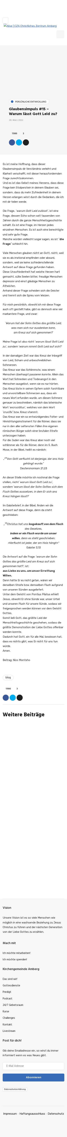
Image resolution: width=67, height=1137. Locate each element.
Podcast (7, 999)
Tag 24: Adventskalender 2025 (30, 752)
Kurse (6, 1011)
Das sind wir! (10, 979)
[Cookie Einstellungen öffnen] (6, 1132)
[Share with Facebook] (12, 142)
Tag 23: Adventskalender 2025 (30, 778)
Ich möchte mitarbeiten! (16, 953)
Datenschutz (56, 1113)
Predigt (7, 992)
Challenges (9, 1018)
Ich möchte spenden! (15, 959)
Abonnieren (33, 887)
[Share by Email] (26, 142)
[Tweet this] (19, 142)
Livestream (9, 1031)
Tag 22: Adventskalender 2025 (30, 804)
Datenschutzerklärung (15, 1089)
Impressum (10, 1113)
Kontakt (7, 1025)
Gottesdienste (11, 985)
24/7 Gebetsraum (13, 1005)
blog (8, 677)
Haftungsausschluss (32, 1113)
